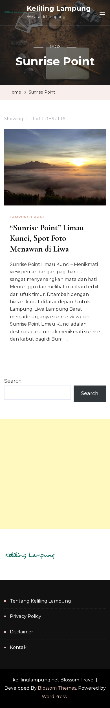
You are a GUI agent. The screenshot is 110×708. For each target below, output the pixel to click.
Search (13, 381)
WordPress (54, 696)
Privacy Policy (25, 616)
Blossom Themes (57, 688)
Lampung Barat (27, 217)
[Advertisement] (55, 474)
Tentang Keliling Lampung (40, 601)
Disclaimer (21, 632)
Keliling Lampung (59, 8)
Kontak (18, 647)
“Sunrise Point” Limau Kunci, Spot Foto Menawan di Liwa (47, 238)
